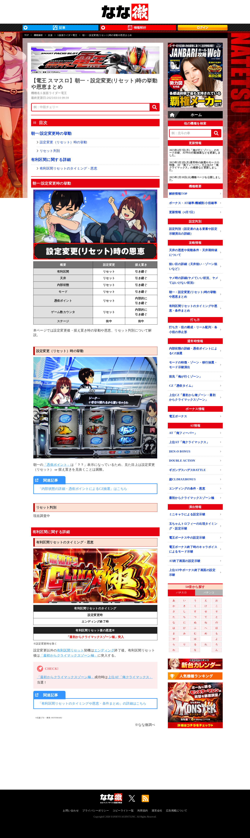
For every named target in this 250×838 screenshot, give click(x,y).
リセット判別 (50, 151)
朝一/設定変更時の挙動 (51, 133)
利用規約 (142, 810)
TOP (26, 35)
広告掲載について (176, 810)
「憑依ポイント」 (56, 465)
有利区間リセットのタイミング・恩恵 (68, 168)
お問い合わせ (71, 810)
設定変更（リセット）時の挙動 (63, 142)
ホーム (196, 115)
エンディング (104, 650)
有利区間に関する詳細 (51, 159)
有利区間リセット (70, 650)
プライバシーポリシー (95, 810)
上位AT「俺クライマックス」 (130, 677)
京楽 (50, 35)
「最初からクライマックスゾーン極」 (68, 655)
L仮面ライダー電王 (67, 35)
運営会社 (157, 810)
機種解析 (38, 35)
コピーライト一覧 (123, 810)
